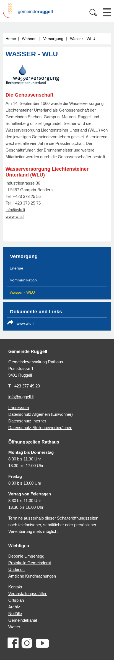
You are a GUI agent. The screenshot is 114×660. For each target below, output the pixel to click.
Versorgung (53, 38)
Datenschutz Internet (27, 421)
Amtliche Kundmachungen (32, 576)
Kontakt (15, 587)
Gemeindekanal (22, 620)
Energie (16, 268)
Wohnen (29, 38)
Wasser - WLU (82, 38)
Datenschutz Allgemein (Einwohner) (40, 414)
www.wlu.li (15, 216)
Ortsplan (16, 600)
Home (11, 38)
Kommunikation (23, 280)
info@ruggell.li (20, 396)
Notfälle (15, 613)
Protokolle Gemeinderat (29, 562)
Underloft (16, 569)
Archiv (14, 606)
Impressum (18, 407)
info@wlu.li (15, 209)
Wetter (14, 626)
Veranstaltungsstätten (27, 593)
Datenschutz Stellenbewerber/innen (40, 427)
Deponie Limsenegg (26, 556)
